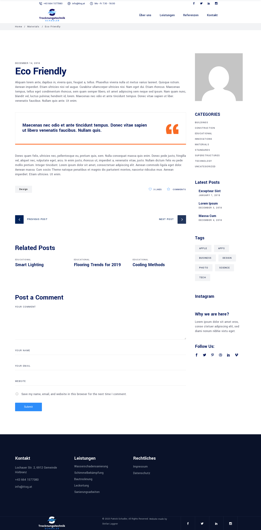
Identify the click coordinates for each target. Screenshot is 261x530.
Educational (23, 259)
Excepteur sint (210, 191)
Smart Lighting (29, 265)
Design (23, 189)
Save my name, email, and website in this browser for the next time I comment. (74, 394)
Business (205, 258)
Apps (221, 248)
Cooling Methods (149, 265)
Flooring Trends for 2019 (97, 265)
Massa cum (207, 216)
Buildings (201, 122)
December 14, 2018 (27, 63)
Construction (205, 128)
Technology (203, 161)
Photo (203, 267)
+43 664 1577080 (53, 3)
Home (18, 26)
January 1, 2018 (209, 195)
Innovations (203, 139)
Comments (179, 189)
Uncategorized (205, 166)
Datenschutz (141, 473)
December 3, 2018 (210, 207)
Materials (33, 26)
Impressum (140, 466)
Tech (202, 277)
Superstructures (207, 155)
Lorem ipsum (208, 203)
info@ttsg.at (78, 3)
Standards (202, 150)
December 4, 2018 (210, 220)
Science (224, 267)
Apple (203, 248)
